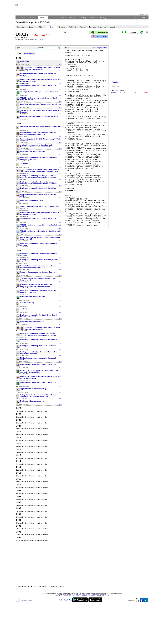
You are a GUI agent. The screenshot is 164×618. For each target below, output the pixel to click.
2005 (18, 514)
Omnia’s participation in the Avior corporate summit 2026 (40, 104)
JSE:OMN (113, 93)
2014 (18, 461)
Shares (43, 18)
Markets (33, 18)
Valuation (113, 27)
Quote (31, 27)
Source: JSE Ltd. (39, 39)
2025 (18, 123)
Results (82, 27)
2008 (18, 496)
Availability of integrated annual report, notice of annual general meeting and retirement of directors (42, 170)
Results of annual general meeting (32, 151)
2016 (18, 449)
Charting (82, 18)
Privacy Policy (67, 595)
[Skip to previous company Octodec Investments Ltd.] (122, 32)
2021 (18, 420)
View (60, 64)
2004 (18, 520)
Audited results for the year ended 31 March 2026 (38, 86)
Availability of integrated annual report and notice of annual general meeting (42, 68)
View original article (100, 48)
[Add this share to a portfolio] (99, 36)
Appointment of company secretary (33, 389)
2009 (18, 491)
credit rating (24, 61)
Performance (102, 27)
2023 (18, 408)
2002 (18, 532)
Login (143, 18)
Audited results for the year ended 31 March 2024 (38, 364)
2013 (18, 467)
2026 (18, 58)
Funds (52, 18)
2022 (18, 414)
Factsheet (72, 27)
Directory (102, 18)
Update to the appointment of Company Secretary (38, 272)
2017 (18, 443)
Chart (41, 27)
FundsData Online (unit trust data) (81, 594)
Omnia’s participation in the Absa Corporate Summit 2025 (40, 127)
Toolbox (73, 18)
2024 (18, 250)
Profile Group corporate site (99, 594)
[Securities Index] (147, 32)
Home (22, 18)
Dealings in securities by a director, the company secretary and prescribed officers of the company (38, 183)
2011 (18, 479)
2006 (18, 508)
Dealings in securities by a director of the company (38, 340)
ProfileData (31, 600)
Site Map (90, 595)
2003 (18, 526)
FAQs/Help (84, 595)
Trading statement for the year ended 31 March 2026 (39, 92)
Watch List (115, 86)
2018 (18, 438)
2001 (18, 538)
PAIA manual (76, 595)
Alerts (92, 18)
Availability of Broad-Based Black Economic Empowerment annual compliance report (36, 146)
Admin (133, 18)
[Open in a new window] (70, 53)
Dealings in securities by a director (33, 200)
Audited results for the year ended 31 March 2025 (38, 219)
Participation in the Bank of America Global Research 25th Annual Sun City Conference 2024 (39, 396)
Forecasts (92, 27)
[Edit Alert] (65, 32)
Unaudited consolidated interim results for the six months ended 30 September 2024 (38, 267)
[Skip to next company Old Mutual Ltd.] (126, 32)
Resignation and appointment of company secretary (39, 116)
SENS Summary (29, 53)
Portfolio (63, 18)
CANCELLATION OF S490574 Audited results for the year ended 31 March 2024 (39, 371)
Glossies (62, 27)
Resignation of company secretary (32, 321)
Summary (20, 27)
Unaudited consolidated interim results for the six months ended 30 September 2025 (38, 134)
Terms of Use (58, 595)
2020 (18, 426)
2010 (18, 485)
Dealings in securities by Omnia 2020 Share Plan (38, 188)
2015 (18, 455)
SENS (18, 53)
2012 (18, 473)
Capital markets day (27, 303)
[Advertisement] (82, 565)
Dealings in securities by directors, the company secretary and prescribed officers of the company (38, 177)
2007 (18, 502)
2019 (18, 432)
